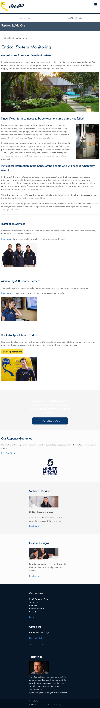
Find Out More (8, 453)
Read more (6, 293)
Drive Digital (59, 705)
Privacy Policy (33, 701)
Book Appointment (12, 351)
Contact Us (25, 18)
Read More (6, 239)
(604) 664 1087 (75, 18)
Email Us (33, 617)
